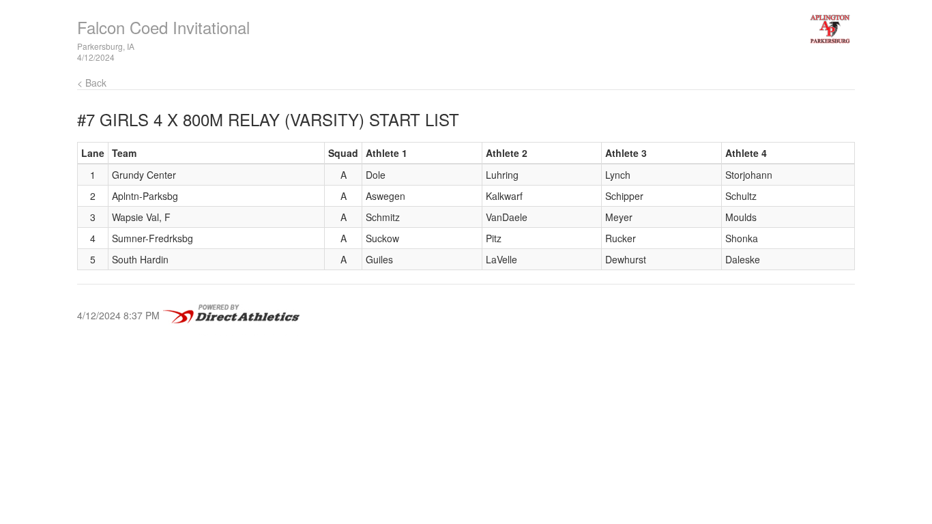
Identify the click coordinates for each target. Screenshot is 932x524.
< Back (91, 82)
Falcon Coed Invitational (163, 27)
